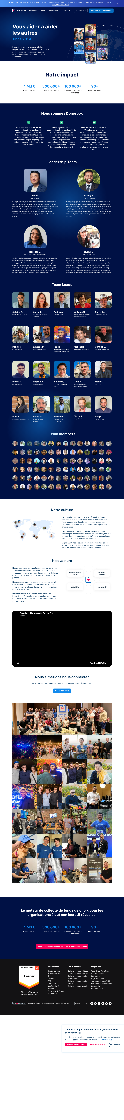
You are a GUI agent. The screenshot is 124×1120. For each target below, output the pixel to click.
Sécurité (51, 989)
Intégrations (96, 967)
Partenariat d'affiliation (56, 991)
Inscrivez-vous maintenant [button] (101, 11)
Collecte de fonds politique (78, 971)
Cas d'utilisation (74, 967)
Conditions (52, 984)
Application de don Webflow (101, 984)
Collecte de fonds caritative (78, 986)
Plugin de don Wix (97, 978)
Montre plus (107, 1040)
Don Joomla (95, 986)
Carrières (51, 978)
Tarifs (43, 11)
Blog (49, 976)
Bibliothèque (52, 994)
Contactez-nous (54, 971)
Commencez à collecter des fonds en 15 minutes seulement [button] (62, 947)
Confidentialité (53, 986)
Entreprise (66, 11)
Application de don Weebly (101, 981)
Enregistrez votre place (60, 5)
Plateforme (32, 11)
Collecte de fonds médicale (78, 973)
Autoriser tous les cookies (76, 1044)
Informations (53, 967)
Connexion (80, 11)
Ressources (53, 11)
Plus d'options (114, 1044)
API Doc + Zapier (97, 989)
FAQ (49, 981)
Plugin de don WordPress (100, 971)
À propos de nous (54, 973)
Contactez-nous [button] (62, 691)
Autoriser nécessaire (97, 1044)
